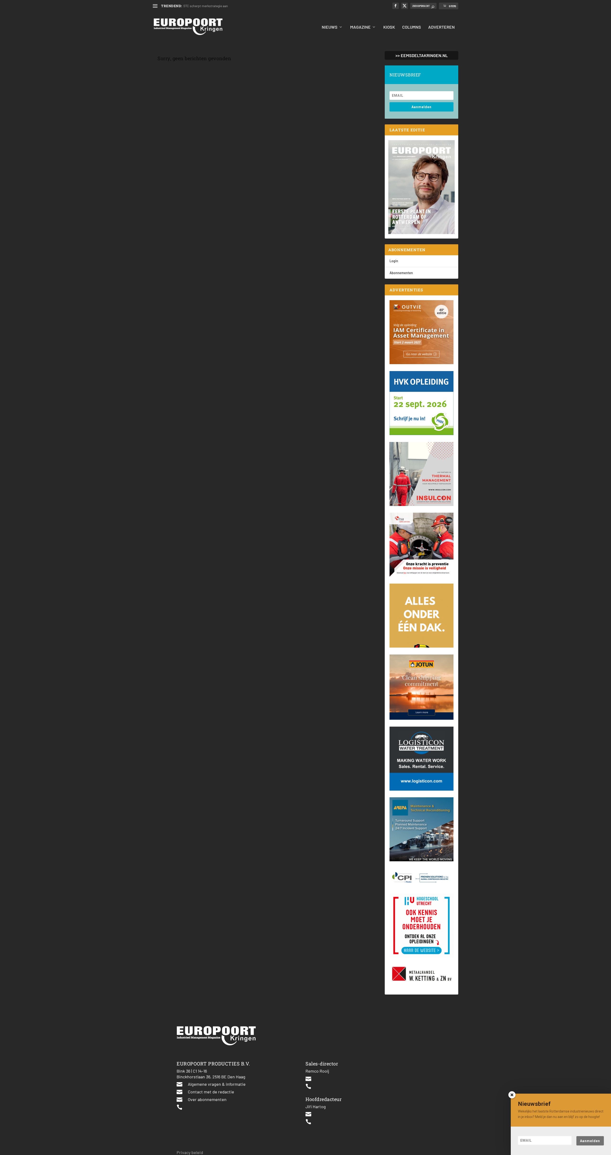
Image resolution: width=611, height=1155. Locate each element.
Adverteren (441, 27)
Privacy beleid (190, 1152)
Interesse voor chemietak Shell (205, 6)
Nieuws (329, 27)
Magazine (360, 27)
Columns (411, 27)
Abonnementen (401, 273)
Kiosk (389, 27)
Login (394, 261)
